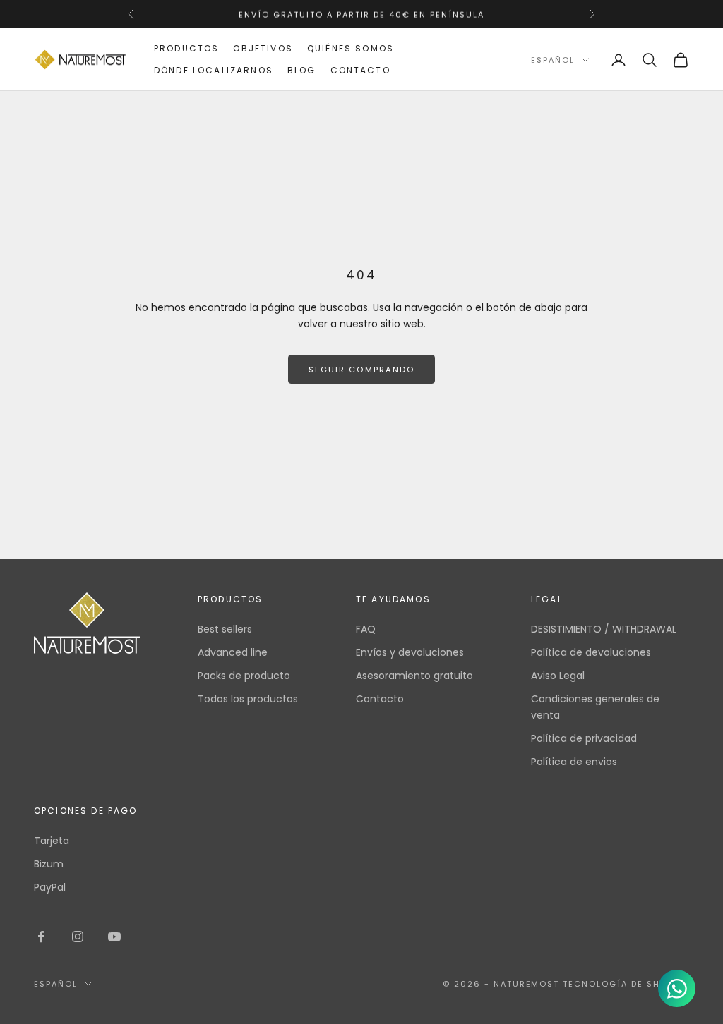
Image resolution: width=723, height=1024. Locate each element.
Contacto (360, 70)
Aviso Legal (558, 676)
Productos (186, 48)
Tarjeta (51, 841)
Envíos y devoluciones (410, 652)
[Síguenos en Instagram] (78, 936)
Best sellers (225, 629)
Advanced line (233, 652)
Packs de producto (244, 676)
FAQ (366, 629)
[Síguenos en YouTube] (114, 936)
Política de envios (574, 762)
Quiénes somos (350, 48)
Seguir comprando (361, 369)
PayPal (50, 887)
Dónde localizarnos (213, 70)
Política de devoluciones (591, 652)
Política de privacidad (584, 738)
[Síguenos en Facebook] (41, 936)
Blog (301, 70)
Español (553, 60)
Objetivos (262, 48)
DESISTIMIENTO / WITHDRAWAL (603, 629)
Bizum (49, 864)
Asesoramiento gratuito (414, 676)
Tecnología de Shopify (626, 983)
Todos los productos (248, 699)
